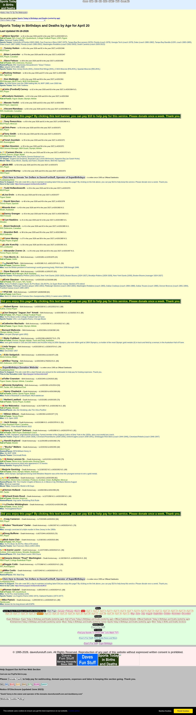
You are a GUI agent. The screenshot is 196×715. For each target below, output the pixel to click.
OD (100, 1)
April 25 (79, 614)
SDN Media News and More (105, 638)
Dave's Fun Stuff (98, 627)
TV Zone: (98, 630)
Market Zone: (98, 624)
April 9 (143, 611)
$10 (12, 684)
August (149, 614)
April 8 (136, 611)
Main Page (51, 611)
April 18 (24, 614)
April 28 (103, 614)
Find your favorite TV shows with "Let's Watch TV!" (98, 633)
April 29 (110, 614)
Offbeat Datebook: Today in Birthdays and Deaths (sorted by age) (163, 619)
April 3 (102, 611)
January (61, 611)
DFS (91, 1)
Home (85, 1)
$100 (36, 684)
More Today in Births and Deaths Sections (169, 622)
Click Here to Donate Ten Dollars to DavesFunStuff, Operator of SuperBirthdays (44, 177)
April (83, 611)
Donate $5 (125, 1)
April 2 (96, 611)
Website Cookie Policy (12, 699)
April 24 (71, 614)
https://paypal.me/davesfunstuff (35, 374)
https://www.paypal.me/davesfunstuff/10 (30, 184)
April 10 (151, 611)
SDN (105, 1)
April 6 (123, 611)
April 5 (116, 611)
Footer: (98, 641)
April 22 (56, 614)
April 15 (190, 611)
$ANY (44, 684)
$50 (24, 684)
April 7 (130, 611)
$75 (30, 684)
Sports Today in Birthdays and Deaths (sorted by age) (39, 18)
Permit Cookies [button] (183, 711)
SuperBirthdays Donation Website (20, 367)
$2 (2, 684)
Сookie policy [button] (74, 711)
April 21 (48, 614)
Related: (98, 616)
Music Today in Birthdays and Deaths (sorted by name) (84, 622)
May (132, 614)
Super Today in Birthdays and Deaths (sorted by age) (42, 619)
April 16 (9, 614)
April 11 (159, 611)
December (186, 614)
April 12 (166, 611)
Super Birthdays (13, 619)
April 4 (109, 611)
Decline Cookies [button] (165, 711)
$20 (18, 684)
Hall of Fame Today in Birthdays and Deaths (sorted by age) (89, 619)
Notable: (98, 635)
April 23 (63, 614)
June (138, 614)
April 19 (32, 614)
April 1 (89, 611)
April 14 (182, 611)
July (143, 614)
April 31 (126, 614)
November (176, 614)
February (69, 611)
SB (96, 1)
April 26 (87, 614)
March (77, 611)
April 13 (174, 611)
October (167, 614)
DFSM (111, 1)
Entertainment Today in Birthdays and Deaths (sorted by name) (35, 622)
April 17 (16, 614)
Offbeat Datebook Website (125, 619)
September (158, 614)
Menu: (98, 608)
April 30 (118, 614)
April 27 (95, 614)
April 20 (40, 614)
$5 (6, 684)
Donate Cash (15, 679)
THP (117, 1)
